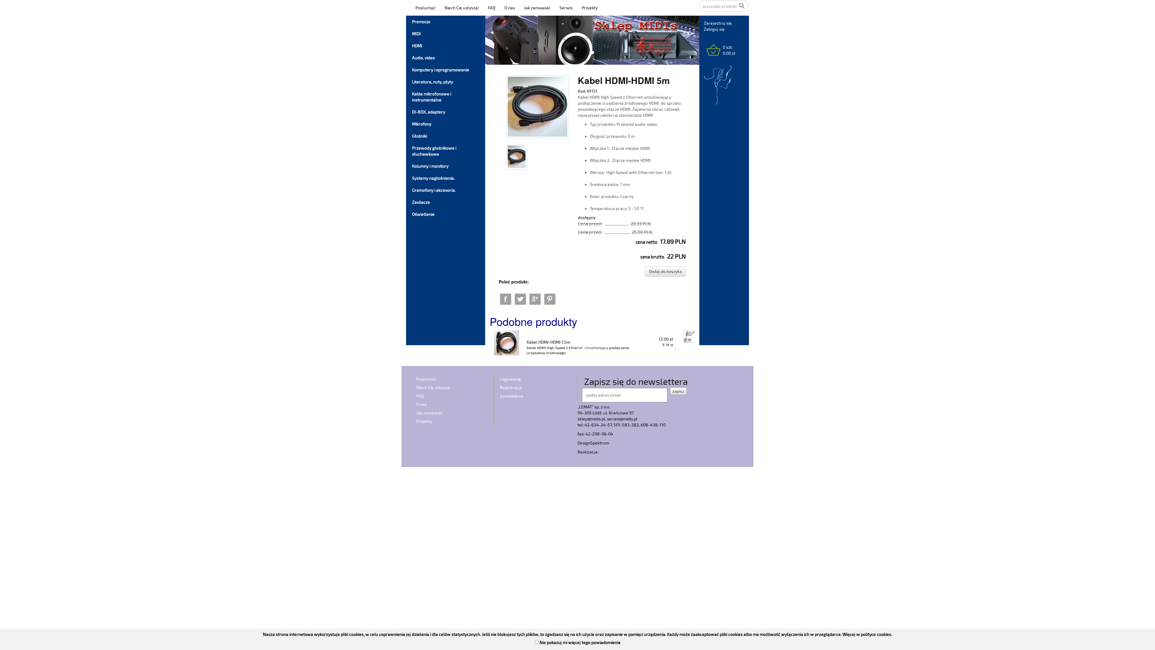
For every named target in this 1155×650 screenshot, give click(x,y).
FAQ (491, 7)
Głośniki (419, 135)
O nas (509, 7)
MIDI (416, 33)
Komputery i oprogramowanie (440, 69)
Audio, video (423, 57)
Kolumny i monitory (430, 166)
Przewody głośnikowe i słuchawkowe (434, 150)
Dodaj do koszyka (665, 271)
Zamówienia (511, 395)
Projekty (590, 7)
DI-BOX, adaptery (428, 111)
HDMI (417, 45)
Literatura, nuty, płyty (432, 81)
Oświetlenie (423, 214)
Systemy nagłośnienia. (433, 178)
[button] (505, 345)
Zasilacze (421, 202)
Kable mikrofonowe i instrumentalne (431, 96)
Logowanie (510, 379)
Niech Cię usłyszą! (462, 7)
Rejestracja (511, 387)
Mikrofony (421, 123)
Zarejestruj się (718, 23)
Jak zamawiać (537, 7)
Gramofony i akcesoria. (434, 190)
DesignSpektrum (593, 442)
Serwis (566, 7)
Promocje (421, 21)
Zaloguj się (714, 29)
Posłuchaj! (425, 7)
